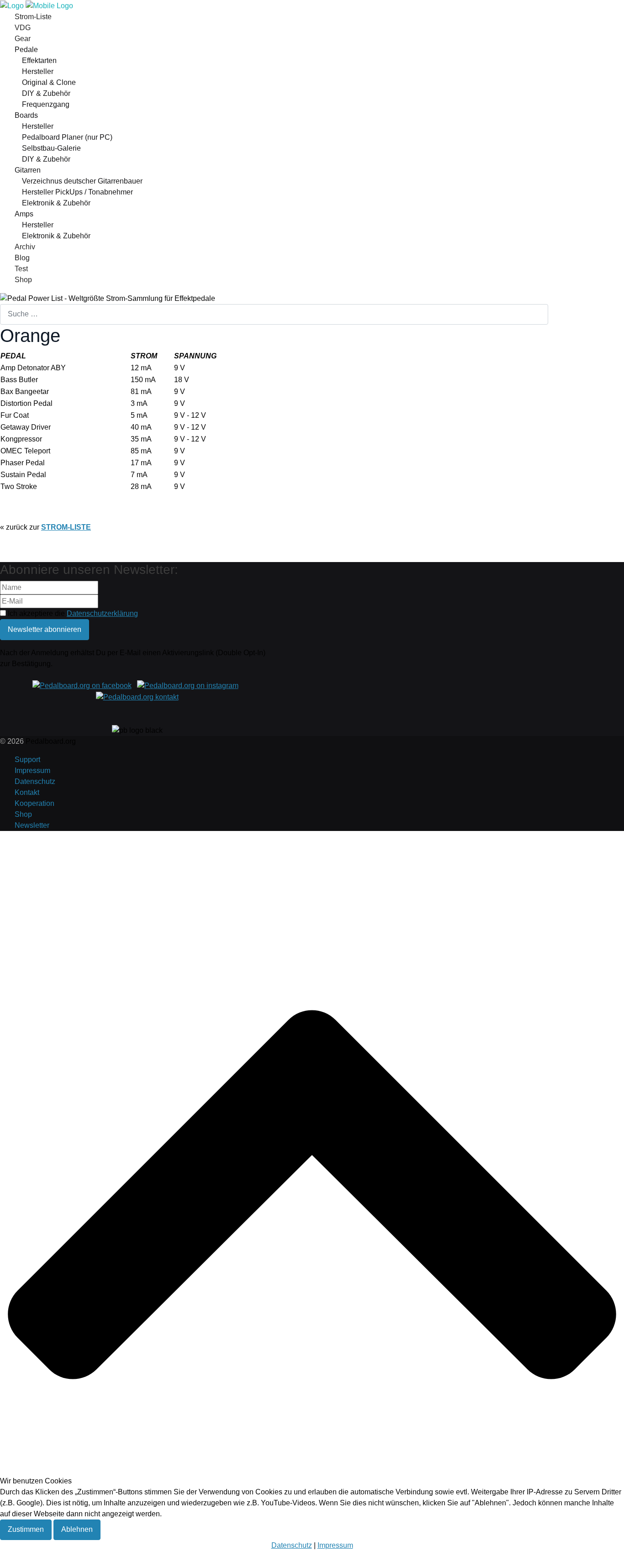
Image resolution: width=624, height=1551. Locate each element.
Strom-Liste (33, 17)
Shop (23, 280)
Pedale (26, 49)
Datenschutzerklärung (102, 613)
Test (21, 269)
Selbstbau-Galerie (51, 148)
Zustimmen (26, 1529)
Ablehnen (77, 1529)
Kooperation (34, 803)
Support (27, 759)
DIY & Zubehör (46, 93)
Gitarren (28, 170)
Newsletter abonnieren (44, 629)
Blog (22, 258)
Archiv (25, 247)
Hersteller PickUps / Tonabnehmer (77, 192)
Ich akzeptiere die (72, 613)
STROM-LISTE (66, 527)
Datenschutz (35, 781)
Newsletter (32, 825)
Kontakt (27, 792)
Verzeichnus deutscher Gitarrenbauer (82, 181)
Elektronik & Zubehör (56, 203)
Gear (23, 38)
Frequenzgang (45, 104)
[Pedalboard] (36, 5)
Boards (26, 115)
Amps (24, 214)
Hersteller (37, 71)
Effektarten (39, 60)
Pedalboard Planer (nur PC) (67, 137)
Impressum (32, 770)
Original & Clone (49, 82)
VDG (23, 28)
